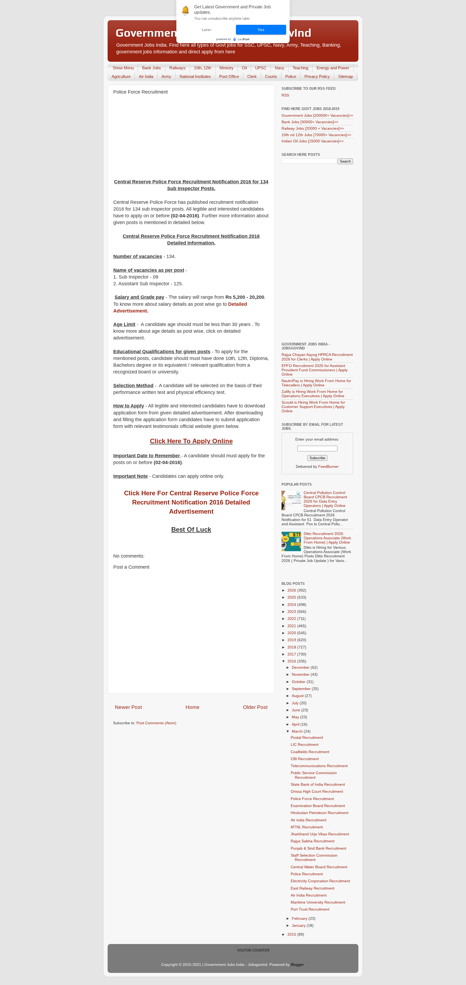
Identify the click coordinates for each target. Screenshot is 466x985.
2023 (292, 612)
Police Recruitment (307, 874)
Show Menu (123, 68)
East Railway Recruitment (312, 888)
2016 (292, 661)
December (301, 667)
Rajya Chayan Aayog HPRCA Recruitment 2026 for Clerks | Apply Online (317, 357)
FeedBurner (328, 467)
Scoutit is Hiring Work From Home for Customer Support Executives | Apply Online (313, 406)
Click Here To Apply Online (191, 441)
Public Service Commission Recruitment (314, 775)
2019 (292, 640)
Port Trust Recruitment (310, 909)
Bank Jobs (151, 68)
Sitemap (345, 76)
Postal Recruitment (307, 738)
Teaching (300, 68)
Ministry (227, 68)
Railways (177, 68)
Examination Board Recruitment (318, 806)
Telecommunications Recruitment (319, 766)
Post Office (229, 76)
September (302, 689)
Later (207, 30)
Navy (279, 68)
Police (290, 76)
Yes (261, 30)
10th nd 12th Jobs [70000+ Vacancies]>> (316, 135)
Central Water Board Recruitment (319, 867)
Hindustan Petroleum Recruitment (319, 813)
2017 (292, 654)
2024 (292, 605)
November (301, 674)
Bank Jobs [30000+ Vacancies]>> (310, 122)
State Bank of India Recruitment (318, 784)
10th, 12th (202, 68)
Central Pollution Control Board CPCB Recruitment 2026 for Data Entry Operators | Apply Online (325, 499)
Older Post (255, 707)
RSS (285, 95)
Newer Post (128, 707)
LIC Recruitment (304, 745)
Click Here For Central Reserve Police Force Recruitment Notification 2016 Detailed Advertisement (191, 502)
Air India (146, 76)
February (300, 919)
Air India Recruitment (309, 895)
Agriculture (121, 76)
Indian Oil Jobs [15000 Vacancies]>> (313, 141)
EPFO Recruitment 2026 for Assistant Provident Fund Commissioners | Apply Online (315, 370)
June (296, 710)
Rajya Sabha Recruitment (312, 841)
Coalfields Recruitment (310, 752)
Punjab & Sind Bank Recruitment (318, 848)
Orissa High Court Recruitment (317, 792)
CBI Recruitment (305, 759)
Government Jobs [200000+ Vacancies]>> (317, 116)
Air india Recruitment (308, 820)
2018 (292, 647)
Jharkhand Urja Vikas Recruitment (320, 834)
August (298, 696)
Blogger (297, 965)
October (299, 682)
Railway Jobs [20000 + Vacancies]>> (313, 128)
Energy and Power (333, 68)
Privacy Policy (317, 76)
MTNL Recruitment (307, 827)
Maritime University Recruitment (318, 902)
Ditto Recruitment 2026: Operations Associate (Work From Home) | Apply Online (327, 538)
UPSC (260, 68)
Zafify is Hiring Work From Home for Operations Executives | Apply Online (313, 394)
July (296, 703)
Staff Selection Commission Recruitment (314, 857)
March (298, 731)
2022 (292, 619)
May (296, 717)
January (299, 926)
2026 (292, 590)
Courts (271, 76)
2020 (292, 633)
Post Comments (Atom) (156, 723)
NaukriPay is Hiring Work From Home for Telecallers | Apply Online (316, 383)
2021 (292, 626)
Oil (244, 68)
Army (166, 76)
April (296, 724)
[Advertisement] (191, 138)
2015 (292, 934)
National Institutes (195, 76)
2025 (292, 597)
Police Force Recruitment (312, 799)
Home (193, 707)
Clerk (252, 76)
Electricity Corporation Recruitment (320, 881)
